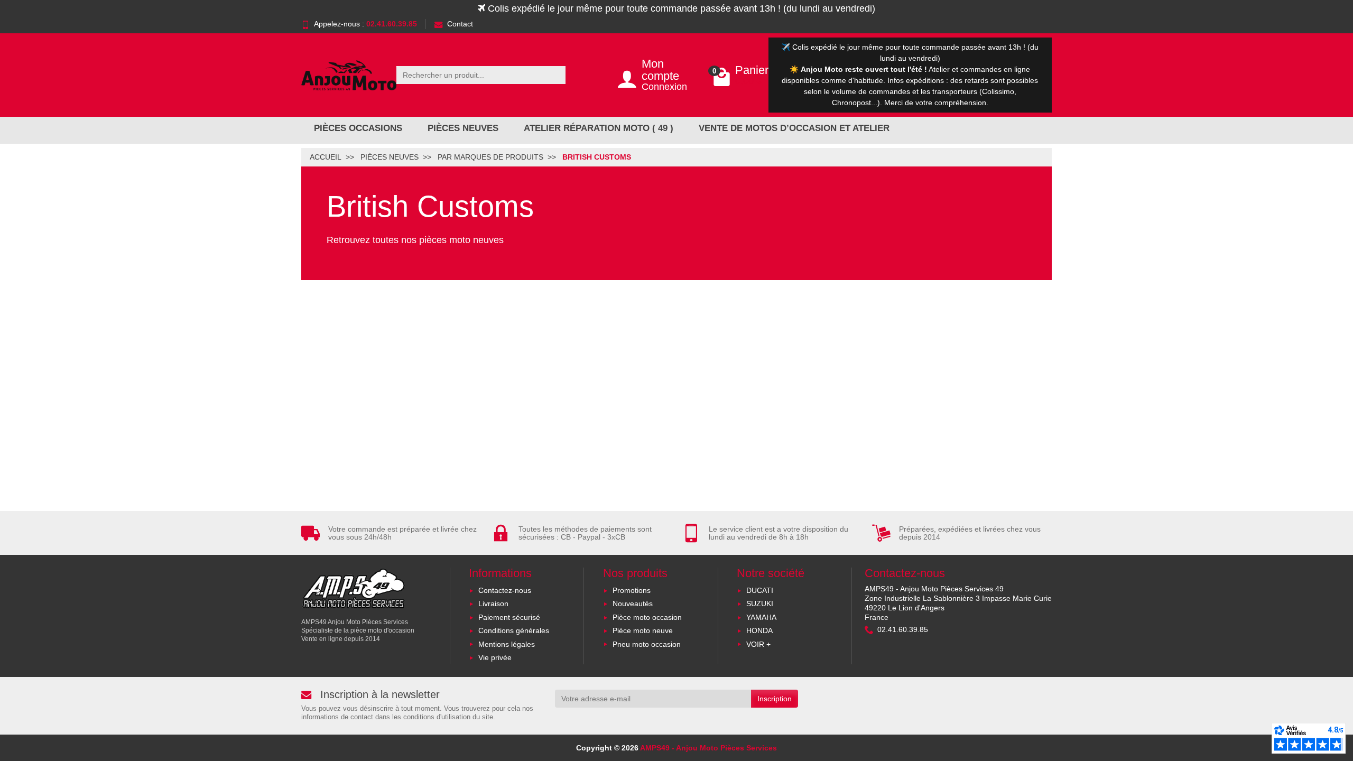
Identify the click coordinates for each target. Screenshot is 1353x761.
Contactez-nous (504, 590)
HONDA (759, 630)
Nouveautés (633, 603)
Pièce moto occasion (647, 617)
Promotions (632, 590)
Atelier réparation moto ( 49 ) (598, 128)
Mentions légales (506, 644)
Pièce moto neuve (643, 630)
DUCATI (759, 590)
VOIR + (758, 644)
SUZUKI (759, 603)
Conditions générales (513, 630)
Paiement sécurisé (509, 617)
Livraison (493, 603)
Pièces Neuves (463, 128)
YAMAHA (761, 617)
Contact (460, 24)
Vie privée (495, 657)
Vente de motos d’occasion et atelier (794, 128)
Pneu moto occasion (647, 644)
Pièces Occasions (358, 128)
